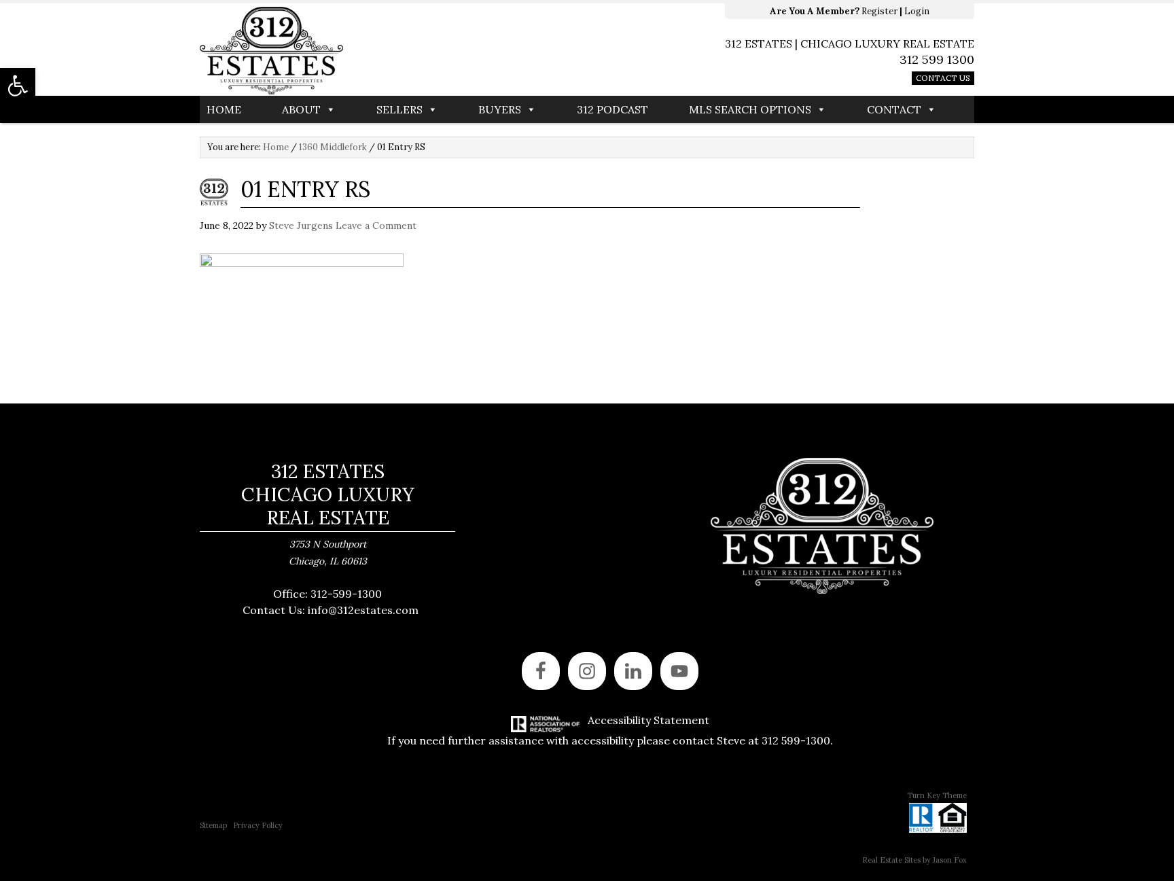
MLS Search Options (750, 109)
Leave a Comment (376, 225)
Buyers (499, 109)
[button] (17, 85)
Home (224, 109)
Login (916, 11)
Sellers (399, 109)
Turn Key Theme (937, 795)
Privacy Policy (258, 825)
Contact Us (943, 78)
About (301, 109)
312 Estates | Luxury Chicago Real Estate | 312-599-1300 (393, 51)
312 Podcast (612, 109)
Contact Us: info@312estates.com (331, 610)
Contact (894, 109)
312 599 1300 (937, 59)
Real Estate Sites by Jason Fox (914, 860)
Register (879, 11)
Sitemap (213, 825)
